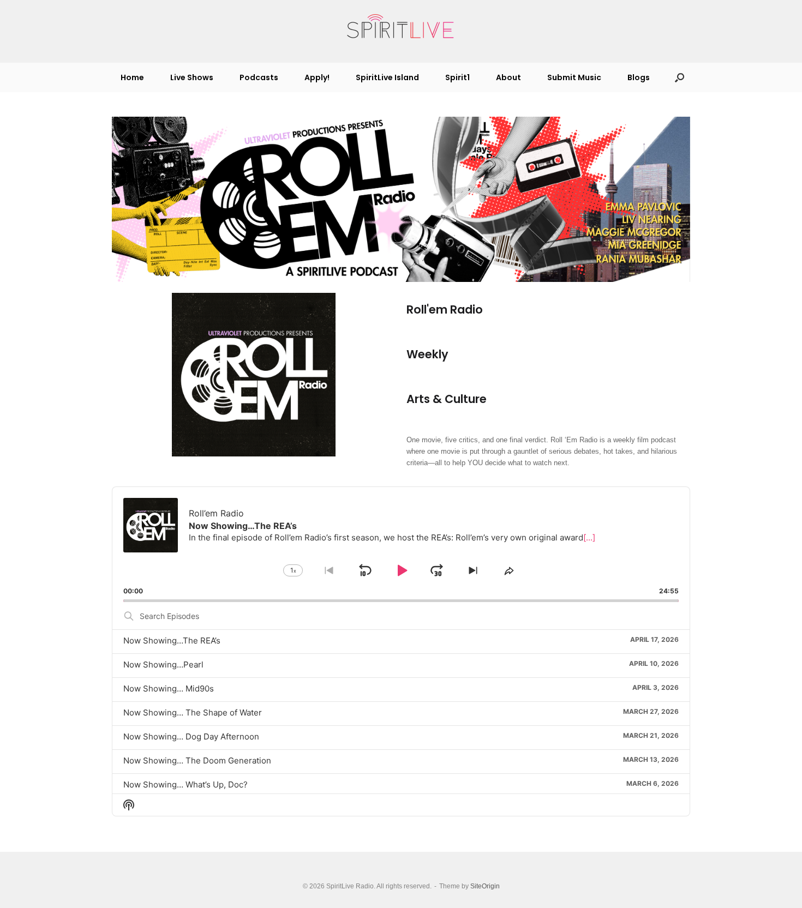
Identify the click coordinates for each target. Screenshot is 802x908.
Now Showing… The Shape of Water (192, 712)
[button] (679, 77)
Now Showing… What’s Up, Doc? (185, 784)
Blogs (638, 77)
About (508, 77)
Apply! (317, 77)
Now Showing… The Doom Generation (197, 760)
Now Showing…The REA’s (171, 640)
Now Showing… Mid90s (168, 688)
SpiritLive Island (387, 77)
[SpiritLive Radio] (401, 26)
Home (132, 77)
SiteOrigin (485, 886)
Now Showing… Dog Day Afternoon (191, 736)
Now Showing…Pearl (163, 664)
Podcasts (259, 77)
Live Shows (191, 77)
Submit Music (574, 77)
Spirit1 (457, 77)
